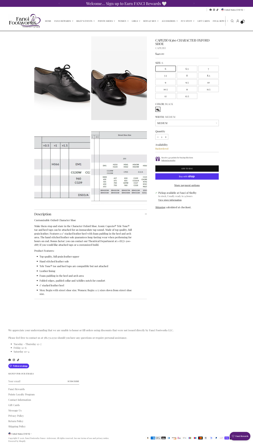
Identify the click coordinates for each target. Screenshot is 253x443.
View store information (170, 199)
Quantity (160, 131)
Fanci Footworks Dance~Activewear (40, 438)
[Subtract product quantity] (157, 136)
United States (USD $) (233, 9)
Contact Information (19, 399)
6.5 (187, 68)
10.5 (166, 89)
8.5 (208, 75)
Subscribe (73, 381)
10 (208, 82)
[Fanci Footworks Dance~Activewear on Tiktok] (217, 10)
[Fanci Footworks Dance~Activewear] (24, 21)
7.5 (165, 75)
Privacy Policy (16, 415)
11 (187, 89)
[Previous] (59, 3)
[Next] (194, 3)
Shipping (160, 207)
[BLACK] (157, 109)
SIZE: (159, 62)
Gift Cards (14, 405)
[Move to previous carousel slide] (210, 319)
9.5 (187, 82)
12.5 (187, 96)
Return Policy (15, 421)
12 (165, 96)
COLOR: (164, 104)
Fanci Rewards (16, 389)
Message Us (15, 410)
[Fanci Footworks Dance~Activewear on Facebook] (210, 10)
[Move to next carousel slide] (216, 318)
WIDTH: (165, 117)
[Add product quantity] (165, 136)
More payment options (187, 185)
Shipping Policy (17, 426)
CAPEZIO (160, 48)
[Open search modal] (232, 21)
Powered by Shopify (17, 441)
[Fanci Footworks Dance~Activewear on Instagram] (214, 10)
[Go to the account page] (237, 21)
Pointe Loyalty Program (21, 394)
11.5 (208, 89)
